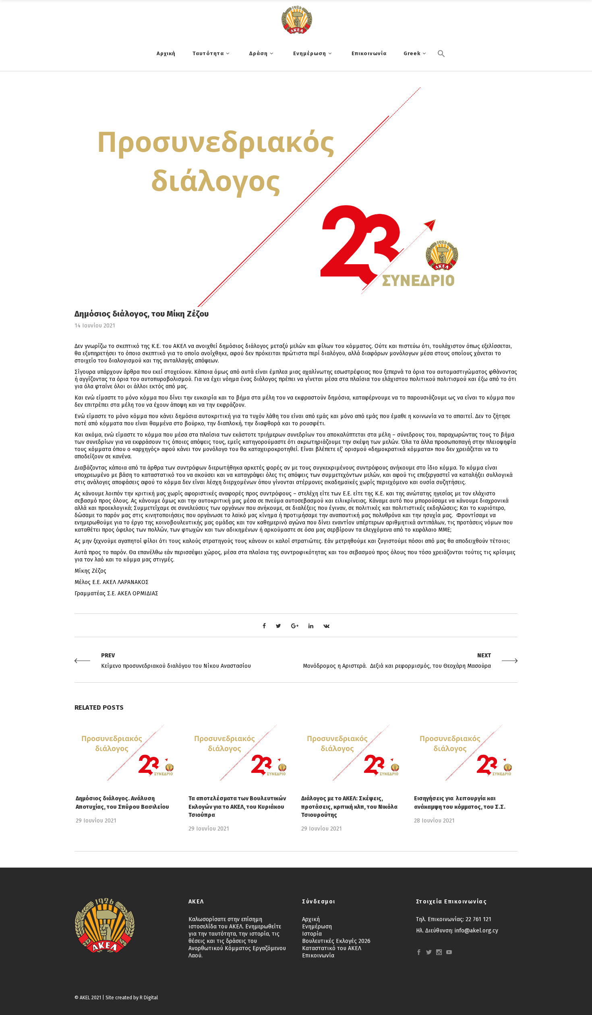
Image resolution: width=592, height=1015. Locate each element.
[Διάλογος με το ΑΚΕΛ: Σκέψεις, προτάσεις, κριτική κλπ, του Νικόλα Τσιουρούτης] (352, 753)
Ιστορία (312, 933)
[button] (441, 67)
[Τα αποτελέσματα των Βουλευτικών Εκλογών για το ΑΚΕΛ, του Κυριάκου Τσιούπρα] (239, 753)
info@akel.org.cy (476, 930)
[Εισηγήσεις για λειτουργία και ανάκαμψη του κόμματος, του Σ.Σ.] (465, 753)
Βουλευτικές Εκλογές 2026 (336, 941)
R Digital (149, 997)
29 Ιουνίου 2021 (96, 820)
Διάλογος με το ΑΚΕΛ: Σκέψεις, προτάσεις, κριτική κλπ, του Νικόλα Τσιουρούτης (349, 806)
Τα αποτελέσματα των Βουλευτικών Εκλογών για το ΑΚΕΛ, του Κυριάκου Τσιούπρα (237, 806)
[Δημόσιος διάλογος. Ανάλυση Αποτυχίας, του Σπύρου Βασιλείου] (127, 753)
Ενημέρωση (317, 926)
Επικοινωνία (318, 955)
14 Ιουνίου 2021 (95, 325)
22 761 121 (478, 919)
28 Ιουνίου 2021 (434, 820)
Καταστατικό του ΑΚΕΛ (331, 948)
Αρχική (311, 919)
